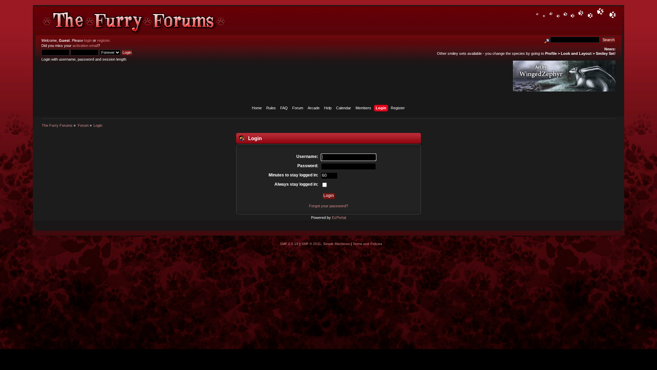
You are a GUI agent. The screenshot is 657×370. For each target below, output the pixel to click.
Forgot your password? (328, 206)
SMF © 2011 (311, 244)
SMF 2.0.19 (289, 244)
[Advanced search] (546, 40)
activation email (85, 46)
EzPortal (339, 217)
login (88, 40)
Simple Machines (336, 244)
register (103, 40)
